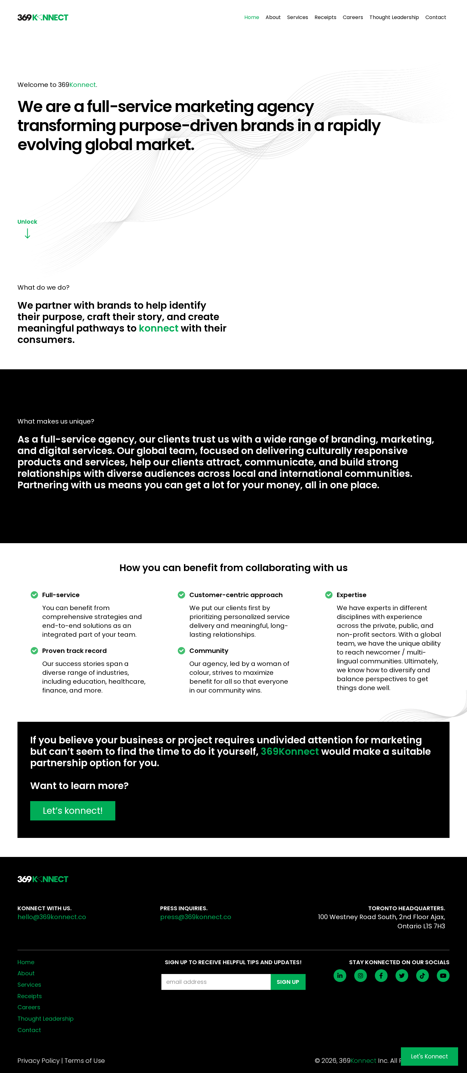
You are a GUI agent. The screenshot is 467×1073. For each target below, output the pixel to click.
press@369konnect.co (195, 916)
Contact (435, 17)
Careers (353, 17)
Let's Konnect (429, 1056)
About (273, 17)
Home (251, 17)
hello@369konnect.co (51, 916)
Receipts (325, 17)
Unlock (27, 222)
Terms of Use (84, 1060)
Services (297, 17)
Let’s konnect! (73, 811)
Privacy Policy (38, 1060)
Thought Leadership (394, 17)
